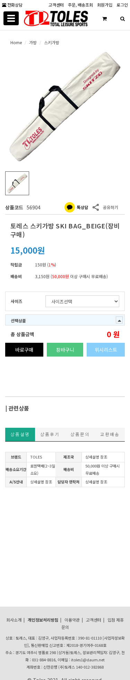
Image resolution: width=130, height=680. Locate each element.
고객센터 (56, 4)
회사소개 (13, 620)
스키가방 (51, 42)
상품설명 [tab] (20, 434)
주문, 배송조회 (80, 4)
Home (16, 42)
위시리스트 (106, 349)
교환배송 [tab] (110, 434)
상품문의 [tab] (80, 434)
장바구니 (65, 349)
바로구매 (24, 349)
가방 (33, 42)
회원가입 (104, 4)
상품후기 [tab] (50, 434)
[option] (65, 106)
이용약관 (72, 620)
